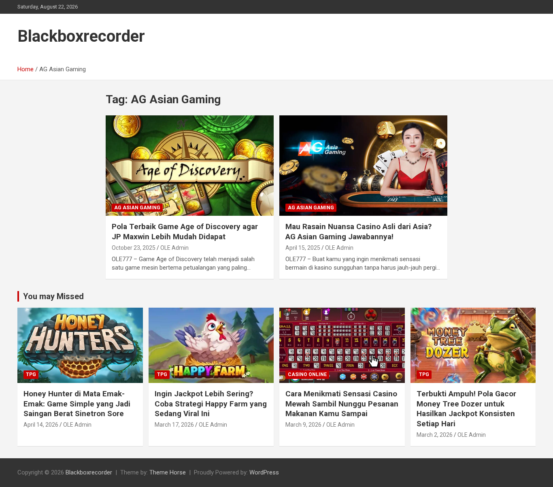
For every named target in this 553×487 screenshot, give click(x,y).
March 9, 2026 (303, 424)
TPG (31, 374)
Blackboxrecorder (81, 36)
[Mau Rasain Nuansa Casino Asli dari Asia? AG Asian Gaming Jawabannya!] (363, 165)
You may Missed (53, 296)
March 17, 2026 (174, 424)
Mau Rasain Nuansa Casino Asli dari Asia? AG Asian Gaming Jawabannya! (358, 231)
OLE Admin (174, 248)
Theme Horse (167, 472)
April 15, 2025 (302, 248)
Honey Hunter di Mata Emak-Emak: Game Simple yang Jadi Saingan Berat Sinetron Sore (76, 403)
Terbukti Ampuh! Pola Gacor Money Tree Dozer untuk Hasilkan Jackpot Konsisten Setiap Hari (466, 408)
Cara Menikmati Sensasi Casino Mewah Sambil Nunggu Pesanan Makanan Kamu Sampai (341, 403)
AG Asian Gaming (137, 208)
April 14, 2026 (40, 424)
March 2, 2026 (435, 435)
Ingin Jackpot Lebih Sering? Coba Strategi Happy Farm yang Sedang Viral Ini (211, 403)
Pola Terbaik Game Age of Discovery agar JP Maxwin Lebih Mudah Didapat (185, 231)
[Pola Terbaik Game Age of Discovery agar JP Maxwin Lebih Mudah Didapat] (189, 165)
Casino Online (307, 374)
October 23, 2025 (133, 248)
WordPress (264, 472)
